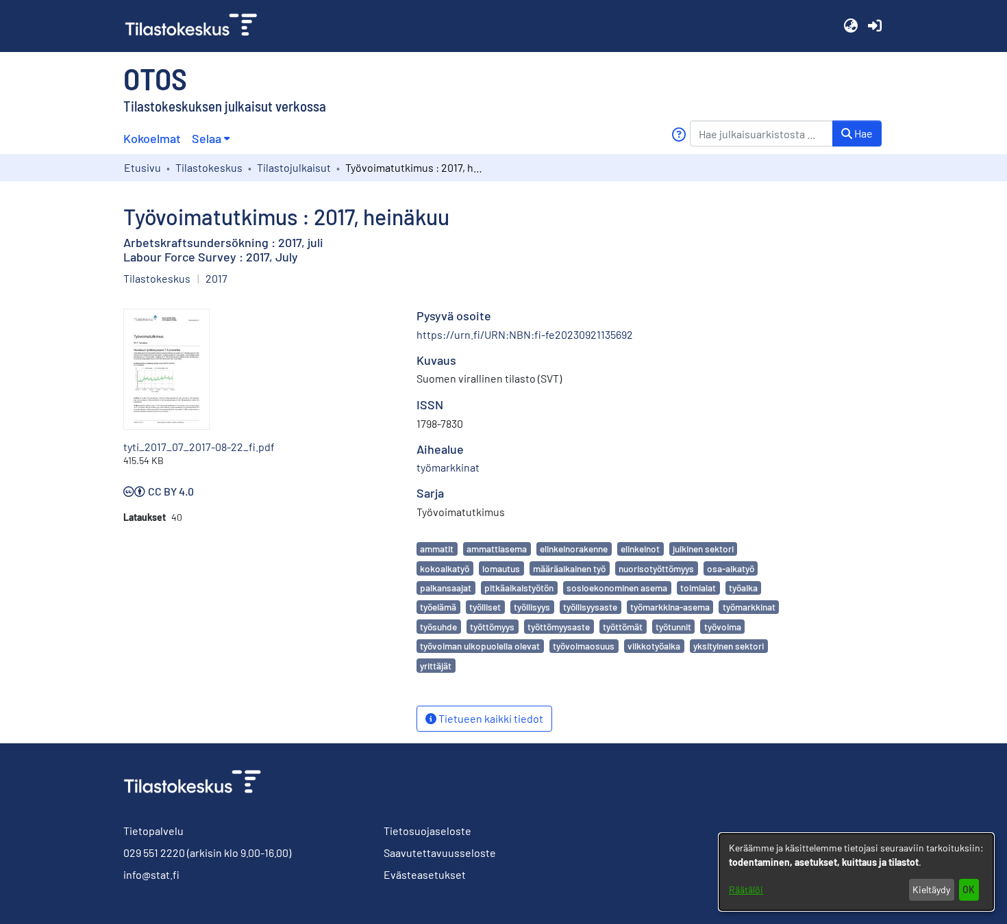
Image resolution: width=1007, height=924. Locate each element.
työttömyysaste (558, 626)
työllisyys (532, 607)
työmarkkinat (749, 607)
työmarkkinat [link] (448, 467)
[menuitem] (210, 138)
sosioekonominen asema (617, 587)
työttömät (623, 626)
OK (968, 889)
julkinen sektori (703, 548)
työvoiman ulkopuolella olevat (480, 646)
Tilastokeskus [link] (209, 167)
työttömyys (492, 626)
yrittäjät (435, 665)
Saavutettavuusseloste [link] (440, 852)
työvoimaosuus (583, 646)
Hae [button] (862, 133)
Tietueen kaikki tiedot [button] (489, 718)
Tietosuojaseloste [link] (427, 830)
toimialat (698, 587)
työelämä (438, 607)
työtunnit (673, 626)
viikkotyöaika (653, 646)
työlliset (485, 607)
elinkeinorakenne (574, 548)
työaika (743, 587)
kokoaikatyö (444, 568)
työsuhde (438, 626)
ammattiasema (497, 548)
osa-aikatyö (730, 568)
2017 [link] (216, 278)
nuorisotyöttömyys (656, 568)
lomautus (501, 568)
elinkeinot (640, 548)
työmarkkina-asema (670, 607)
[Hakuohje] (678, 134)
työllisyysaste (590, 607)
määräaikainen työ (569, 568)
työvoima (722, 626)
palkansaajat (445, 587)
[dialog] (856, 872)
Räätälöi (746, 889)
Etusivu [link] (142, 167)
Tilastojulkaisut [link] (294, 167)
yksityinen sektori (728, 646)
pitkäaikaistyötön (519, 587)
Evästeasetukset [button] (425, 874)
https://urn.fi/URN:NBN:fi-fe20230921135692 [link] (525, 334)
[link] (196, 26)
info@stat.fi (151, 874)
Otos (155, 78)
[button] (850, 26)
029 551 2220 (154, 852)
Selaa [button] (206, 138)
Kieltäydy (931, 889)
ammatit (436, 548)
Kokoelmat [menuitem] (152, 138)
